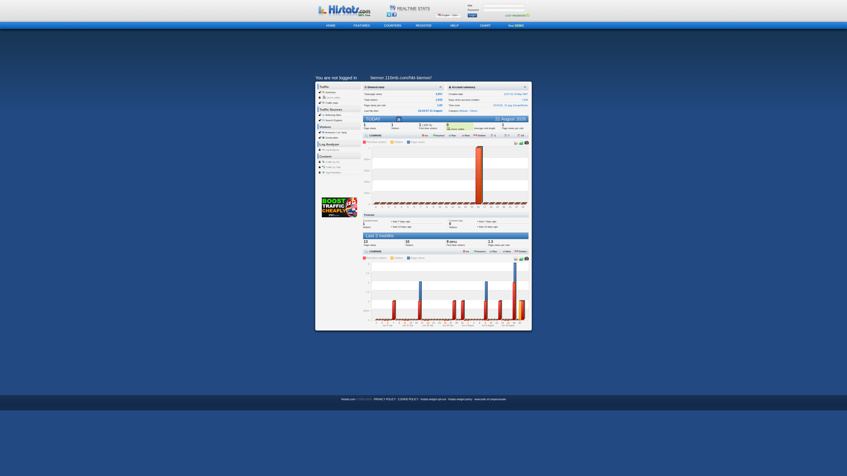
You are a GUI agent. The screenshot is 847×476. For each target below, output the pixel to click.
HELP (454, 25)
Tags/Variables (333, 172)
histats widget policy (460, 399)
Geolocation (331, 137)
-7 (508, 135)
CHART (485, 25)
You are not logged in (336, 77)
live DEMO (516, 25)
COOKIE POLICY (408, 399)
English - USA (449, 15)
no (426, 135)
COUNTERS (392, 25)
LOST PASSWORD (516, 15)
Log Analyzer (332, 150)
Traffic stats (331, 103)
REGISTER (423, 25)
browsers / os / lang (336, 132)
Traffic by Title (333, 167)
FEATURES (362, 25)
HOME (330, 25)
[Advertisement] (422, 53)
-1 (494, 135)
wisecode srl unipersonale (490, 399)
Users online (333, 97)
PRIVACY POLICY (385, 399)
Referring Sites (333, 115)
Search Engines (333, 120)
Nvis (467, 135)
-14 (522, 135)
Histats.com (348, 399)
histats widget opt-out (433, 399)
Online (481, 135)
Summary (330, 92)
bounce (439, 135)
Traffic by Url (332, 162)
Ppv (453, 135)
